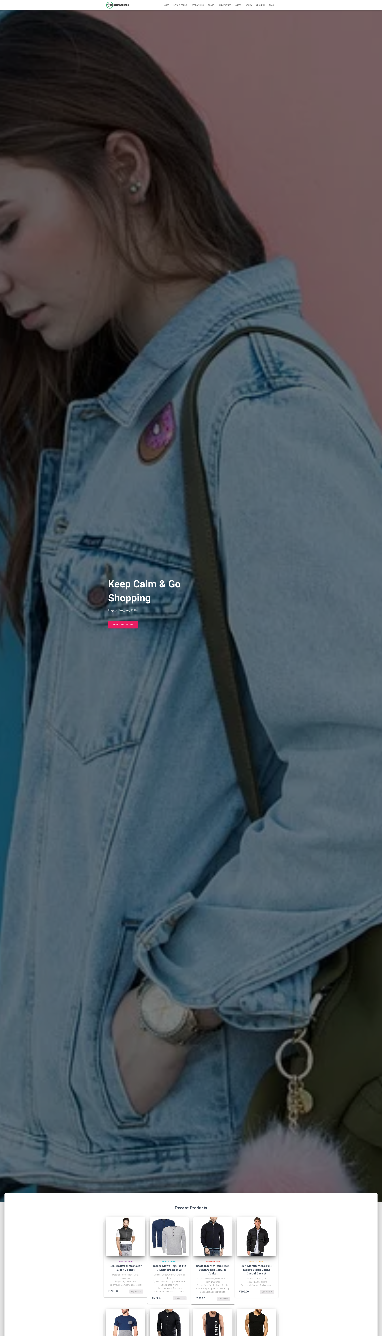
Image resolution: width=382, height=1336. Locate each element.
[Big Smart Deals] (117, 5)
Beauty (211, 5)
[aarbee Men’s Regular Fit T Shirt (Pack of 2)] (169, 1236)
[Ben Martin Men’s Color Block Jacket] (125, 1236)
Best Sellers (198, 5)
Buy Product (136, 1292)
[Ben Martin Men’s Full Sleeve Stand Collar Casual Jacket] (256, 1236)
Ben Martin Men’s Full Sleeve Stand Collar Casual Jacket (256, 1269)
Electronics (225, 5)
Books (249, 5)
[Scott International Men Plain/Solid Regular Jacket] (212, 1236)
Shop (166, 5)
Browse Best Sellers (123, 625)
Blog (271, 5)
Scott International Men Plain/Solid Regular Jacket (213, 1269)
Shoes (238, 5)
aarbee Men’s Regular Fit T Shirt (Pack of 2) (169, 1267)
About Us (260, 5)
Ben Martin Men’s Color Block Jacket (126, 1267)
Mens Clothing (180, 5)
